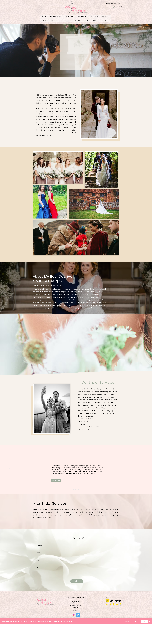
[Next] (142, 50)
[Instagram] (74, 615)
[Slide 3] (73, 489)
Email (38, 560)
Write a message (41, 567)
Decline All (135, 621)
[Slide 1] (75, 489)
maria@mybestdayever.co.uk (75, 597)
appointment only (80, 509)
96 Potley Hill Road (76, 605)
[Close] (150, 621)
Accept (144, 621)
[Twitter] (78, 615)
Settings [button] (127, 621)
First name (39, 545)
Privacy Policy (69, 621)
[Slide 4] (78, 489)
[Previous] (10, 50)
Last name (39, 552)
